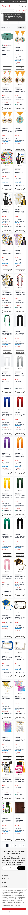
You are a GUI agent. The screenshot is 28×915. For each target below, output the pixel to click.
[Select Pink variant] (5, 45)
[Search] (14, 10)
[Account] (22, 6)
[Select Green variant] (3, 45)
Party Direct (5, 58)
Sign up (21, 868)
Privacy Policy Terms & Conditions (11, 905)
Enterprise (23, 1)
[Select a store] (19, 6)
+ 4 (11, 45)
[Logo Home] (6, 6)
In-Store (5, 22)
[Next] (23, 845)
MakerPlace (15, 1)
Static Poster (18, 60)
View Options (7, 68)
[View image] (18, 43)
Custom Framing (5, 1)
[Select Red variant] (7, 45)
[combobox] (8, 11)
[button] (14, 912)
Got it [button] (14, 909)
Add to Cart (20, 68)
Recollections (13, 22)
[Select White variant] (9, 45)
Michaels (22, 22)
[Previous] (4, 845)
